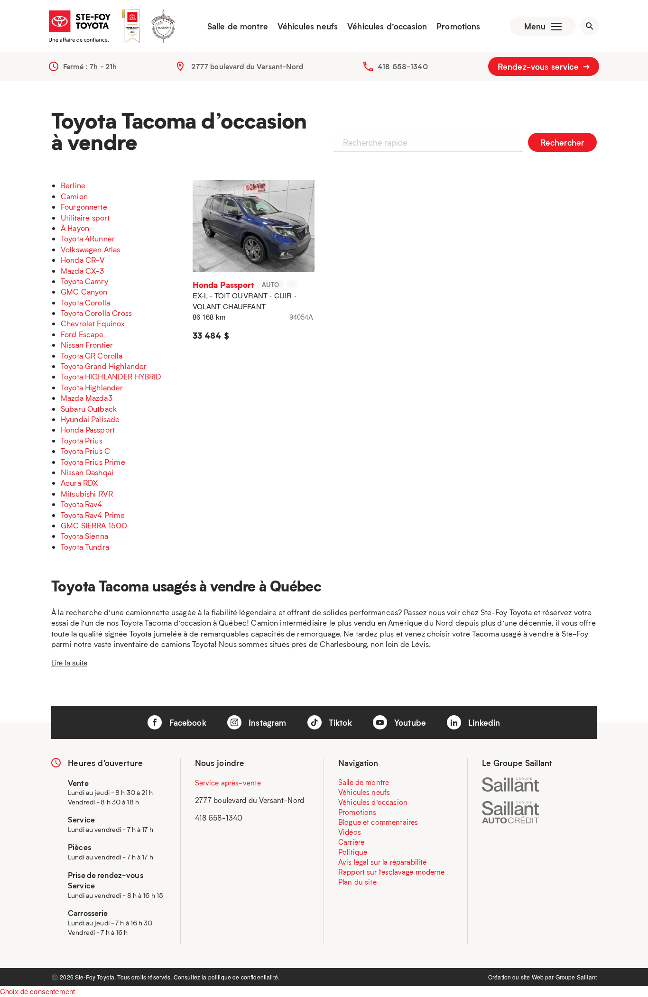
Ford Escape (82, 334)
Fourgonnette (84, 207)
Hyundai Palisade (90, 419)
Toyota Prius (81, 440)
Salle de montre (237, 26)
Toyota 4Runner (88, 238)
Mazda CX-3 (82, 271)
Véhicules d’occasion (387, 26)
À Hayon (75, 228)
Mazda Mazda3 (86, 398)
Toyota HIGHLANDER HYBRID (111, 376)
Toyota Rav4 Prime (93, 515)
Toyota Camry (84, 281)
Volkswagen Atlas (90, 249)
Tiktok (339, 722)
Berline (73, 185)
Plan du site (357, 881)
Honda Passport (88, 429)
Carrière (351, 842)
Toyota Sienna (84, 536)
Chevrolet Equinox (93, 323)
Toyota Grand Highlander (104, 366)
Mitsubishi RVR (87, 493)
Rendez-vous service (539, 66)
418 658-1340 (403, 66)
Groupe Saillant (576, 977)
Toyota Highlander (92, 387)
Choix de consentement (37, 991)
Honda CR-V (83, 260)
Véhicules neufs (308, 26)
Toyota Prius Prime (93, 462)
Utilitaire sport (85, 217)
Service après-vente (228, 782)
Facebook (186, 722)
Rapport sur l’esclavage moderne (391, 872)
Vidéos (349, 832)
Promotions (458, 26)
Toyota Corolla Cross (96, 313)
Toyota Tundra (85, 547)
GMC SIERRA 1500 (94, 525)
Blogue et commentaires (378, 822)
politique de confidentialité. (243, 977)
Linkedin (483, 722)
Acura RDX (79, 483)
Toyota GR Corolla (92, 355)
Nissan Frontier (87, 345)
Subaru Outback (89, 409)
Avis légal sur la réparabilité (382, 862)
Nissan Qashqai (87, 472)
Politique (352, 852)
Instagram (266, 722)
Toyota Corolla (85, 302)
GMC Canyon (84, 291)
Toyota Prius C (85, 451)
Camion (74, 196)
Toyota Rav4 (81, 504)
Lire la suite (69, 662)
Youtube (409, 722)
